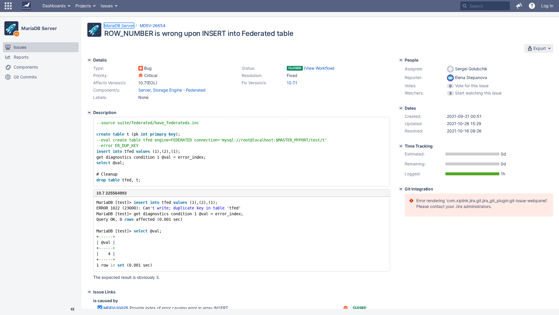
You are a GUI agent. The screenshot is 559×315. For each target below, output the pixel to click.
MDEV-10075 (115, 307)
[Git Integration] (401, 189)
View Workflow (319, 68)
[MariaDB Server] (11, 28)
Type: (98, 68)
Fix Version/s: (254, 82)
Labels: (100, 97)
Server (144, 90)
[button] (8, 6)
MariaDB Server (39, 28)
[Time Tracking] (401, 146)
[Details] (89, 60)
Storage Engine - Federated (179, 90)
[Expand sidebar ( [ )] (72, 309)
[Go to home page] (26, 6)
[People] (401, 60)
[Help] (532, 6)
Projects (83, 5)
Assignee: (414, 68)
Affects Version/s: (109, 82)
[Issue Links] (89, 292)
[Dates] (401, 108)
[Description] (89, 113)
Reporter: (413, 77)
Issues (107, 5)
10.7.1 (292, 82)
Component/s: (106, 90)
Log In (547, 5)
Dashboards (54, 5)
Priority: (100, 75)
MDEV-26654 (152, 25)
